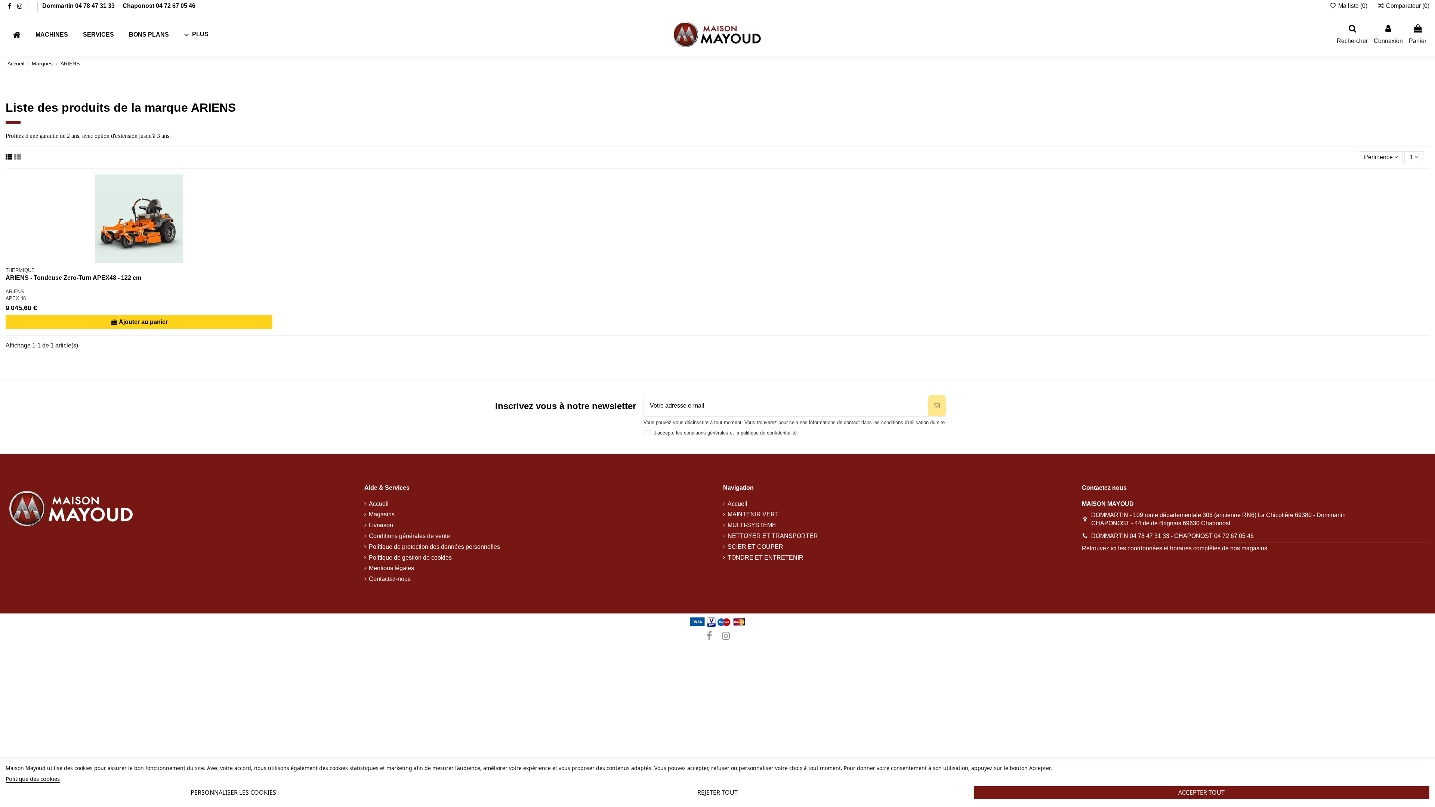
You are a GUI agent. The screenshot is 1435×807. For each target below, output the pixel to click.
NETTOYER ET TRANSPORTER (773, 536)
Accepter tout (1201, 792)
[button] (196, 35)
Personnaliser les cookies (233, 792)
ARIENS (15, 291)
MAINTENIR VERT (753, 514)
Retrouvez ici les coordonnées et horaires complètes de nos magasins (1174, 548)
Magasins (382, 514)
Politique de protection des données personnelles (434, 547)
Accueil (379, 504)
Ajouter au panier (143, 322)
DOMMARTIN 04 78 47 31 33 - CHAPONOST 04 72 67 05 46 (1172, 536)
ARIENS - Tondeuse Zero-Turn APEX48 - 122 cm (73, 278)
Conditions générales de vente (409, 536)
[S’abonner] (937, 405)
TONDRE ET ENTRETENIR (765, 557)
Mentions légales (391, 568)
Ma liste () (1353, 6)
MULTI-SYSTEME (752, 525)
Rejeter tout (717, 792)
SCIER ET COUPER (755, 547)
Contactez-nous (390, 579)
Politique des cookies (33, 778)
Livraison (381, 525)
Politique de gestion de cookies (410, 557)
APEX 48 (16, 298)
